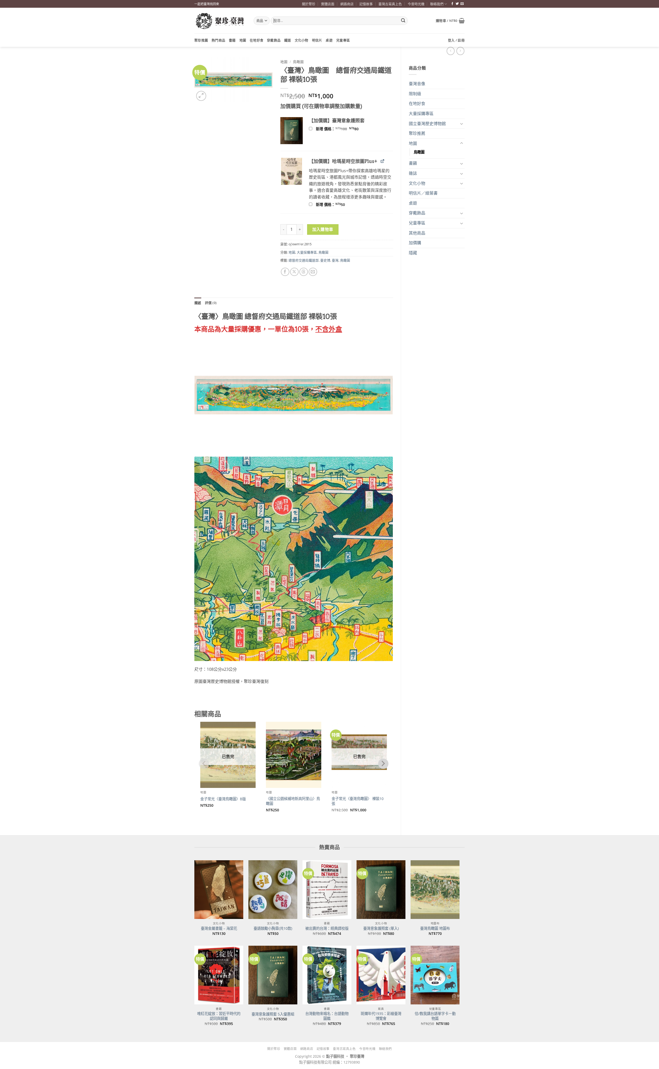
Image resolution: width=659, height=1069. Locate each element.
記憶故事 (366, 4)
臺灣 (335, 260)
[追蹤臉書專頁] (452, 4)
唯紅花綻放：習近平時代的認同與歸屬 (218, 1016)
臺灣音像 (417, 83)
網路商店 (347, 4)
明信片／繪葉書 (423, 193)
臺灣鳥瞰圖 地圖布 (435, 928)
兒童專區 (343, 40)
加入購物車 (322, 229)
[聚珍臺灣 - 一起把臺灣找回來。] (220, 21)
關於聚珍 (308, 4)
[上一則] (460, 51)
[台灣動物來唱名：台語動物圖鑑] (326, 975)
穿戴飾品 (274, 40)
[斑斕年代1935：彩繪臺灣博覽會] (381, 975)
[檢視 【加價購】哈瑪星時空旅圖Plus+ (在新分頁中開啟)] (382, 161)
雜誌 (413, 173)
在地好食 (256, 40)
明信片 (317, 40)
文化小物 (301, 40)
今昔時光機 (416, 4)
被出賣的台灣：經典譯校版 (327, 928)
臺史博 (325, 260)
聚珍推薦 (201, 40)
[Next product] (451, 51)
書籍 (232, 40)
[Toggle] (461, 123)
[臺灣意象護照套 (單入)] (381, 889)
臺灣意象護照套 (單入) (381, 928)
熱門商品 (218, 40)
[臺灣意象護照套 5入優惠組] (272, 975)
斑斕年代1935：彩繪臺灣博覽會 (381, 1016)
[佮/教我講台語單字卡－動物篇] (435, 975)
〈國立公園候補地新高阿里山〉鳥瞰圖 (293, 801)
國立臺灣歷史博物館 (427, 123)
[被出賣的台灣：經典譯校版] (326, 889)
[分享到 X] (294, 272)
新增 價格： (344, 129)
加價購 (415, 243)
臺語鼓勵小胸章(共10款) (273, 928)
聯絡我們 (437, 4)
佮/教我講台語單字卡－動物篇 (435, 1016)
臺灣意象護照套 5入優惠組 (273, 1014)
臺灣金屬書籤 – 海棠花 (219, 928)
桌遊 (329, 40)
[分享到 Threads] (303, 272)
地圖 (242, 40)
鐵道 (287, 40)
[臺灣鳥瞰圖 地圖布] (435, 889)
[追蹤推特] (457, 4)
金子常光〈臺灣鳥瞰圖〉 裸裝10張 (358, 801)
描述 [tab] (197, 302)
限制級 (415, 94)
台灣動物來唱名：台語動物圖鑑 (327, 1016)
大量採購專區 (421, 113)
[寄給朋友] (313, 272)
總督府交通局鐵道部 (304, 260)
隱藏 (413, 253)
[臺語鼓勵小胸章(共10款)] (272, 889)
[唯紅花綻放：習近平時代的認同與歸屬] (218, 975)
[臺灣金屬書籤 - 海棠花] (218, 889)
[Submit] (403, 20)
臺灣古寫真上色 (390, 4)
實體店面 (327, 4)
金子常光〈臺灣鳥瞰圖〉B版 (223, 799)
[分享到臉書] (285, 272)
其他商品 (417, 233)
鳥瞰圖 (419, 152)
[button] (450, 20)
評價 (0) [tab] (211, 302)
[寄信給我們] (462, 4)
